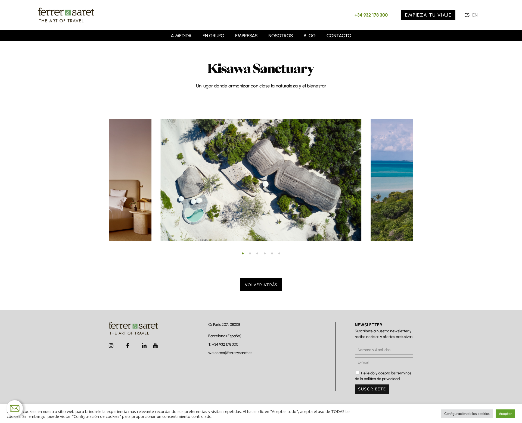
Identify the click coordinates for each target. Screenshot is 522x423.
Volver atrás (261, 284)
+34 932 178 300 (371, 15)
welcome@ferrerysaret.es (230, 353)
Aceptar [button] (505, 414)
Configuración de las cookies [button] (467, 414)
